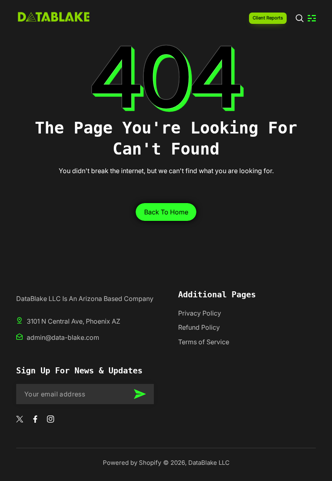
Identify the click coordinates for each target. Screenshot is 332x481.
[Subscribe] (140, 394)
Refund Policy (199, 327)
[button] (312, 18)
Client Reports (268, 18)
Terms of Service (203, 342)
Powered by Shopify (132, 462)
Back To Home (166, 212)
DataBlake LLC (209, 462)
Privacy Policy (199, 313)
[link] (300, 18)
